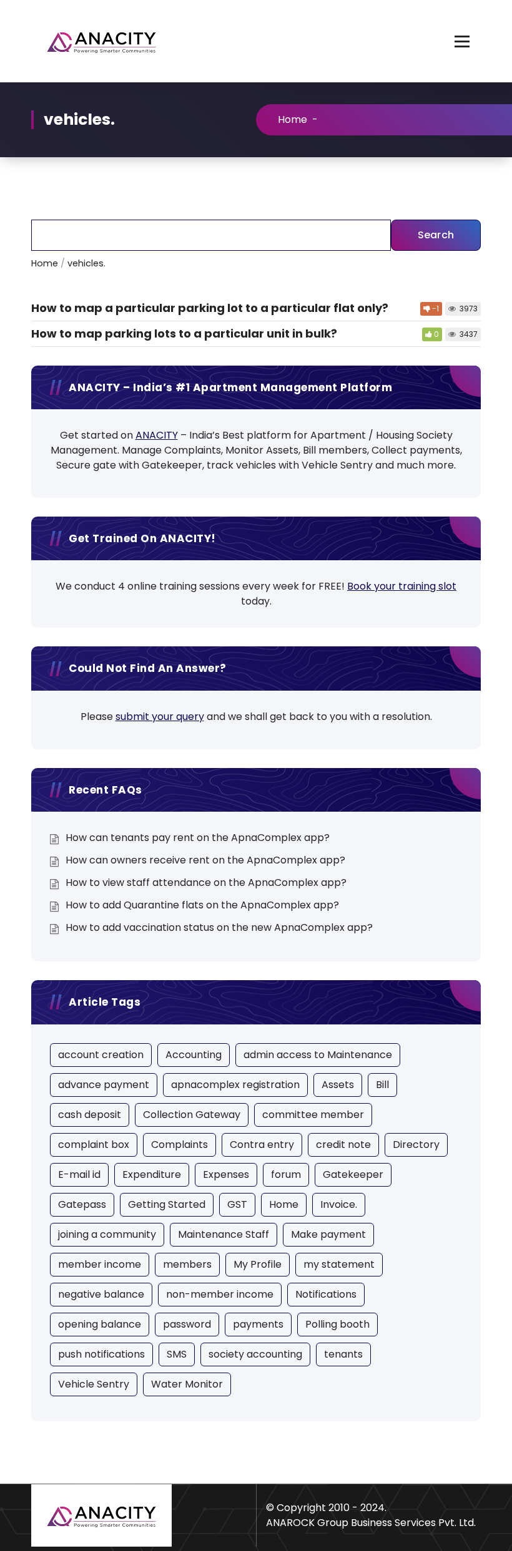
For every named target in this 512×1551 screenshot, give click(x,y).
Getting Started (166, 1204)
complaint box (93, 1144)
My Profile (258, 1264)
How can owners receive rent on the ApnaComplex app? (205, 860)
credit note (343, 1144)
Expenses (226, 1174)
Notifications (326, 1294)
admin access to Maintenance (318, 1055)
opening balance (99, 1324)
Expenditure (151, 1174)
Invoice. (338, 1204)
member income (99, 1264)
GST (237, 1204)
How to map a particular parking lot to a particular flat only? (209, 308)
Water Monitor (187, 1384)
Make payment (328, 1234)
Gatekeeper (353, 1174)
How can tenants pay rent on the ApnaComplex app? (198, 837)
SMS (177, 1354)
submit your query (160, 716)
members (187, 1264)
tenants (343, 1354)
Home (292, 119)
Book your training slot (401, 586)
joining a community (107, 1234)
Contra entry (262, 1144)
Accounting (193, 1055)
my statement (339, 1264)
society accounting (255, 1354)
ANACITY (156, 435)
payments (258, 1324)
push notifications (101, 1354)
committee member (313, 1114)
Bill (382, 1084)
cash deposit (89, 1114)
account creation (101, 1055)
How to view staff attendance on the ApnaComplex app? (206, 882)
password (187, 1324)
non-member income (219, 1294)
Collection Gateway (191, 1114)
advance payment (103, 1084)
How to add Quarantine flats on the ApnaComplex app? (202, 905)
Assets (338, 1084)
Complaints (179, 1144)
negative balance (101, 1294)
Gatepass (82, 1204)
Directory (416, 1144)
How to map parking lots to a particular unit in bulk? (184, 333)
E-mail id (79, 1174)
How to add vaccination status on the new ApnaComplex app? (219, 927)
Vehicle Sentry (93, 1384)
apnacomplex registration (235, 1084)
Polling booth (337, 1324)
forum (286, 1174)
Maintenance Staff (223, 1234)
